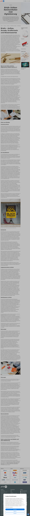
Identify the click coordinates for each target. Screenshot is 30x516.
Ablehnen (15, 511)
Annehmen (15, 509)
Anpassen (15, 513)
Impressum (11, 507)
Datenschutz (7, 507)
